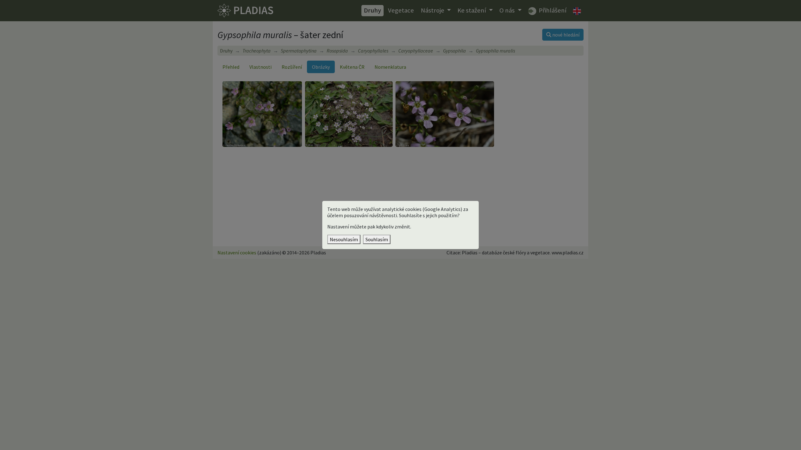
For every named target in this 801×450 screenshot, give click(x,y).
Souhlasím (376, 239)
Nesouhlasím (344, 239)
